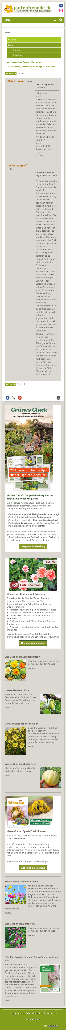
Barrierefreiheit (33, 1019)
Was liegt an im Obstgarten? (20, 763)
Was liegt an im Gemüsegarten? (22, 656)
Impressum (16, 1013)
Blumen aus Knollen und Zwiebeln (26, 594)
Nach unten (11, 73)
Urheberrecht (48, 1013)
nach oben (53, 1025)
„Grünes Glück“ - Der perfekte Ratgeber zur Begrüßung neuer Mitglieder (30, 497)
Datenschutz (32, 1013)
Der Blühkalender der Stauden (21, 723)
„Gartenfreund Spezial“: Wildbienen (26, 831)
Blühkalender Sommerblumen (21, 881)
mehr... (8, 1000)
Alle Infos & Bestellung (33, 867)
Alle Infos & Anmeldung (33, 643)
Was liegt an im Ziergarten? (20, 923)
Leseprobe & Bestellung (33, 546)
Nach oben (10, 384)
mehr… (31, 668)
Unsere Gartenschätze (17, 690)
